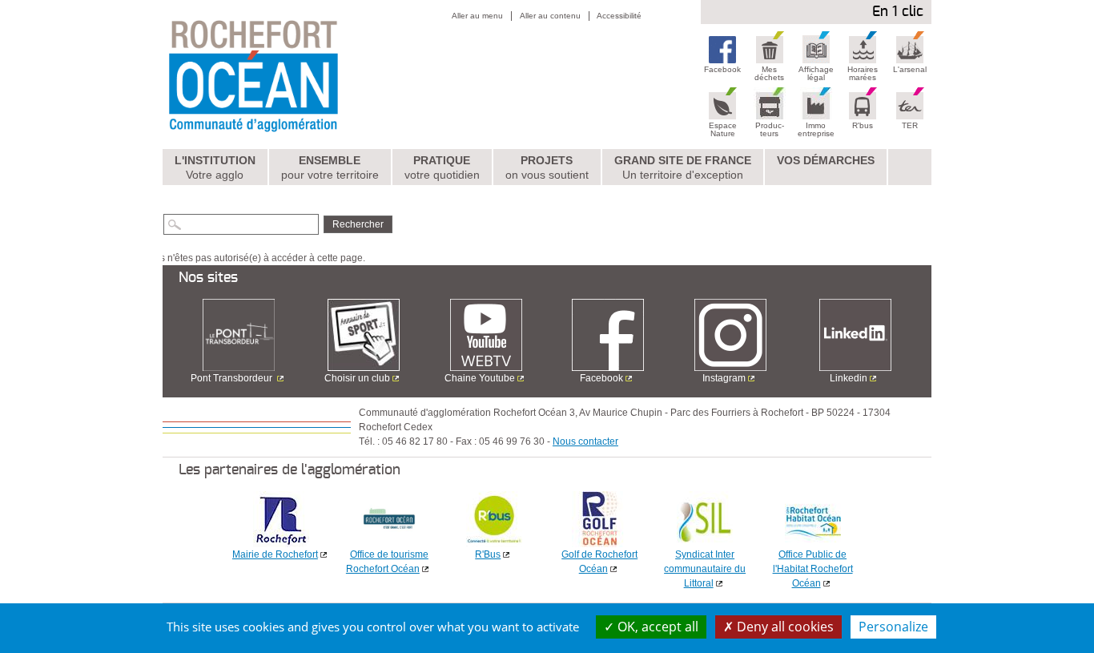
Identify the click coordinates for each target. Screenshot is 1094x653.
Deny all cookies (784, 626)
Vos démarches (826, 160)
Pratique (442, 167)
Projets (547, 167)
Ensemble (330, 167)
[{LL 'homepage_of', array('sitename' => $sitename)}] (288, 74)
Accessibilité (619, 15)
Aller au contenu (550, 15)
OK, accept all (656, 626)
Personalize (893, 626)
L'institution (215, 167)
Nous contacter (585, 441)
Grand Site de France (682, 167)
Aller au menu (477, 15)
